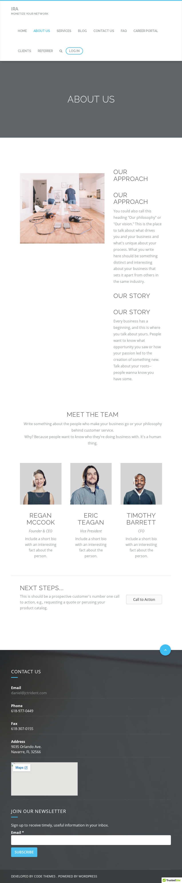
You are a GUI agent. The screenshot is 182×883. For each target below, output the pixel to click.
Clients (24, 51)
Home (22, 31)
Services (64, 31)
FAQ (124, 31)
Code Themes (44, 876)
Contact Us (103, 31)
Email (17, 832)
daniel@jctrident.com (29, 692)
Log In (74, 51)
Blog (82, 31)
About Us (42, 31)
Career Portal (145, 31)
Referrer (45, 51)
